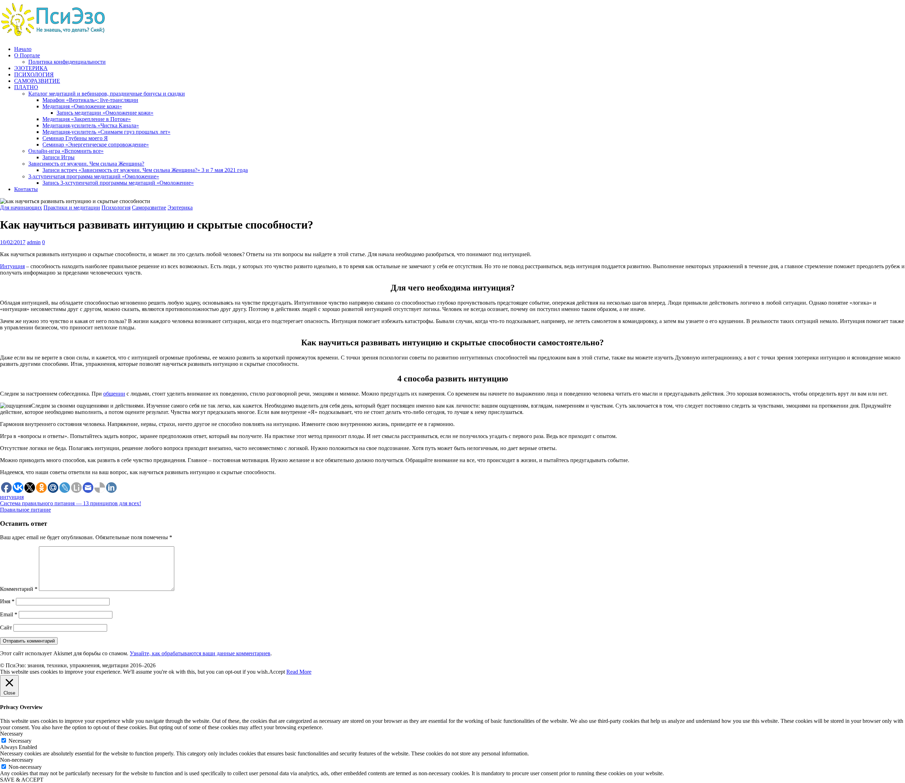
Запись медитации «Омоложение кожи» (105, 113)
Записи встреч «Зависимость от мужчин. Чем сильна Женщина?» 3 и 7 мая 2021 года (145, 170)
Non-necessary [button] (16, 760)
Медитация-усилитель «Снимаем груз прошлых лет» (106, 132)
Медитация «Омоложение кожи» (82, 106)
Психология (115, 208)
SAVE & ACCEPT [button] (21, 780)
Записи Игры (58, 157)
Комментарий (18, 589)
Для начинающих (21, 208)
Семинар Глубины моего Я (75, 138)
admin (34, 242)
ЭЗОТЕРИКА (31, 68)
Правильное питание (25, 510)
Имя (7, 601)
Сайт (6, 627)
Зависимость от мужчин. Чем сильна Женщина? (86, 164)
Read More (298, 672)
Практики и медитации (71, 208)
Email (8, 614)
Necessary (19, 741)
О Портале (27, 55)
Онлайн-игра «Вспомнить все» (66, 151)
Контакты (26, 189)
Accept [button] (277, 672)
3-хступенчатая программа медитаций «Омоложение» (93, 176)
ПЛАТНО (26, 87)
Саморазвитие (149, 208)
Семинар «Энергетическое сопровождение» (95, 145)
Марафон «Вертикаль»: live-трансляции (90, 100)
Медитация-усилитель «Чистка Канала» (90, 125)
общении (114, 394)
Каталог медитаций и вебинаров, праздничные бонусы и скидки (106, 94)
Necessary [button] (11, 734)
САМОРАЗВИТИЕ (37, 81)
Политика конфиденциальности (67, 62)
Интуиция (12, 266)
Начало (22, 49)
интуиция (12, 497)
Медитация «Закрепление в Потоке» (86, 119)
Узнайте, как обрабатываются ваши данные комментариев (200, 653)
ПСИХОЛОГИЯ (34, 74)
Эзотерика (180, 208)
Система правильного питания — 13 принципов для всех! (70, 503)
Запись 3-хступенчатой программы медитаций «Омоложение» (118, 183)
